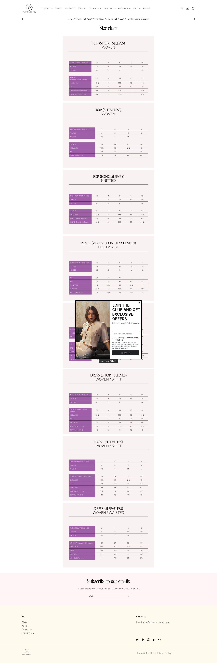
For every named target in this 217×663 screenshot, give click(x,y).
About (25, 626)
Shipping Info (28, 633)
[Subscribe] (128, 596)
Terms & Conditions (146, 653)
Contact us (27, 629)
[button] (109, 8)
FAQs (24, 622)
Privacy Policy (164, 653)
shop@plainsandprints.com (156, 622)
